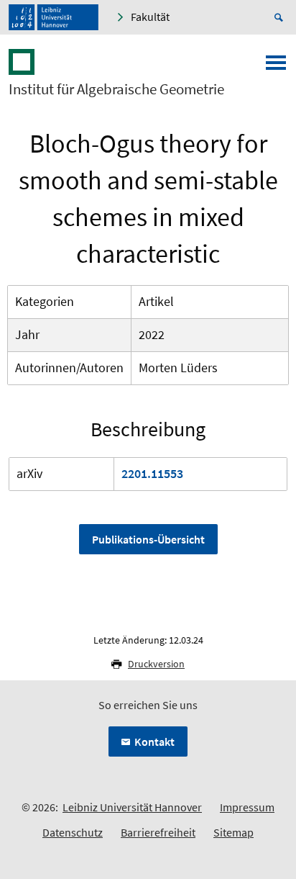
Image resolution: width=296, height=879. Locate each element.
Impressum (247, 807)
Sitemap (233, 832)
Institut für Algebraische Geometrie (116, 89)
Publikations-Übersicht (148, 539)
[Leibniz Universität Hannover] (53, 17)
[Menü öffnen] (275, 67)
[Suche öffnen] (280, 17)
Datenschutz (72, 832)
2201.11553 (152, 473)
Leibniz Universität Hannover (132, 807)
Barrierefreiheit (158, 832)
